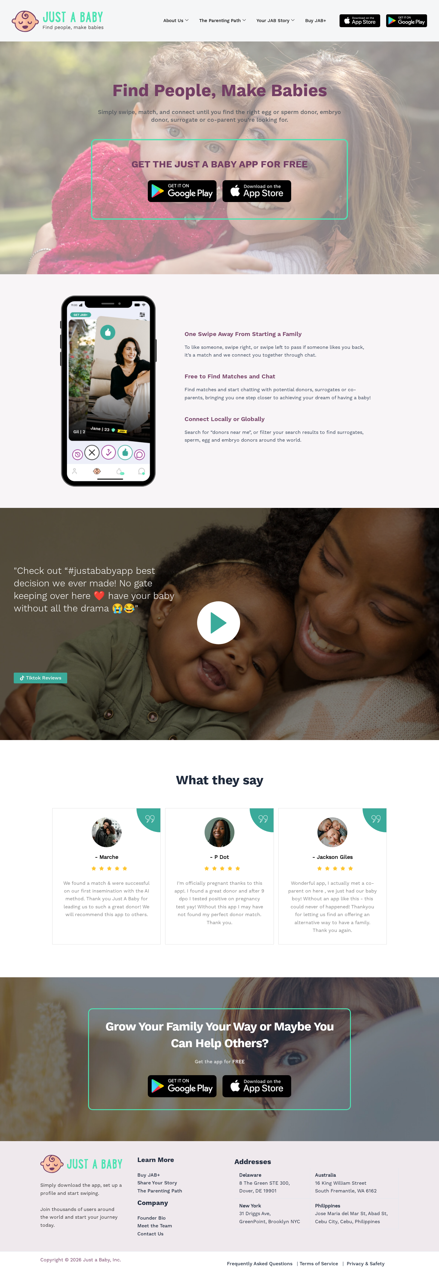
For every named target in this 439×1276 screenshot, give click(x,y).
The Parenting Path (220, 20)
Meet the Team (154, 1226)
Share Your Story (157, 1183)
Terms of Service (319, 1263)
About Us (173, 20)
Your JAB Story (273, 20)
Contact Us (150, 1234)
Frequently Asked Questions (259, 1263)
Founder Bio (151, 1218)
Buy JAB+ (315, 20)
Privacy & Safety (366, 1263)
